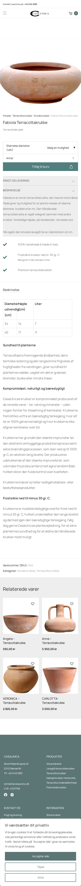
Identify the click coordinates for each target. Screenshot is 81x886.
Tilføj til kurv (40, 166)
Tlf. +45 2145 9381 (13, 773)
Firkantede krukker (56, 787)
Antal (9, 158)
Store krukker (53, 815)
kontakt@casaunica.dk (16, 784)
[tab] (40, 290)
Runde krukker (41, 115)
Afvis (41, 877)
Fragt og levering (13, 815)
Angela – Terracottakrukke (14, 641)
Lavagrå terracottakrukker (60, 768)
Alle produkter (54, 763)
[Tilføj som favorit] (32, 604)
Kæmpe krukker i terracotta (60, 778)
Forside (7, 115)
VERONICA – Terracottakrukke (14, 701)
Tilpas (40, 867)
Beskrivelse (11, 290)
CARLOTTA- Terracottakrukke (53, 701)
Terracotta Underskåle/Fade (61, 782)
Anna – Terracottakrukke (53, 641)
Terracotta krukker (22, 115)
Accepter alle (40, 856)
